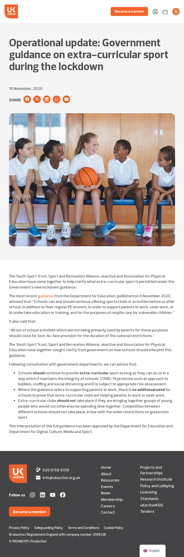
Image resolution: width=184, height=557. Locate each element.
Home (106, 467)
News (105, 492)
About (106, 473)
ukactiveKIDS (151, 504)
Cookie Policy (113, 528)
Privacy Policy (19, 528)
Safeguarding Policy (48, 528)
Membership (112, 499)
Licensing (148, 491)
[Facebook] (63, 495)
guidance (46, 295)
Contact (108, 512)
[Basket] (165, 11)
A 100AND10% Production (28, 541)
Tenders (147, 511)
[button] (27, 99)
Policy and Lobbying (157, 485)
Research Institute (156, 479)
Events (107, 486)
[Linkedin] (42, 495)
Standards (149, 498)
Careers (108, 505)
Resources (110, 479)
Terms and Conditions (83, 528)
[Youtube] (52, 495)
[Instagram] (32, 495)
